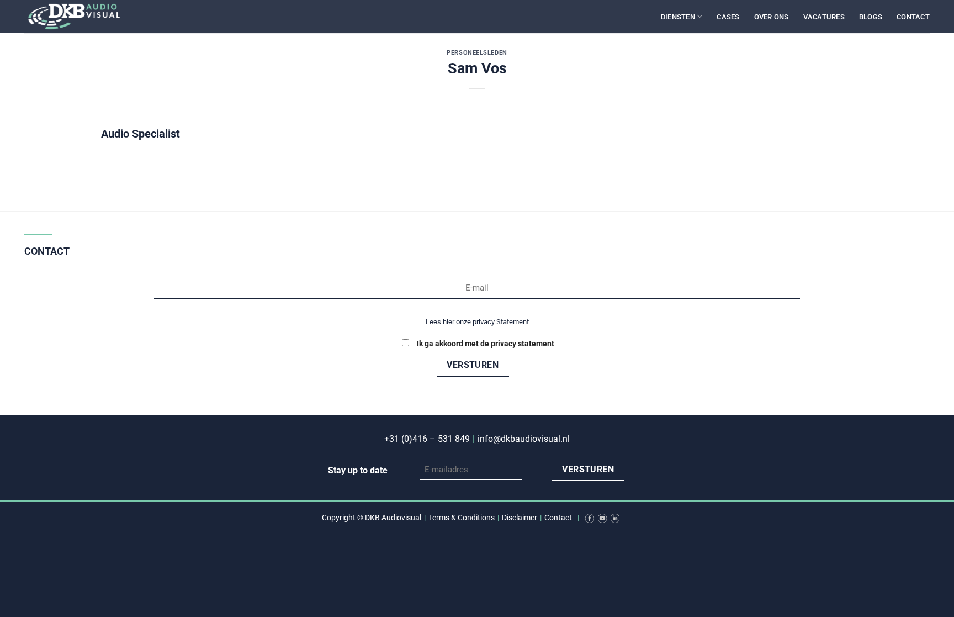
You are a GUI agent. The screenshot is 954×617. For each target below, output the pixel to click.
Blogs (870, 17)
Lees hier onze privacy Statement (477, 322)
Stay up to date (358, 470)
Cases (728, 17)
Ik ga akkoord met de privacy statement (485, 344)
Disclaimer (519, 518)
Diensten (678, 17)
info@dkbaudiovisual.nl (524, 439)
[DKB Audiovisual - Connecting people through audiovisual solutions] (79, 16)
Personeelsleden (477, 52)
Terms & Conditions (461, 518)
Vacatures (824, 17)
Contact (913, 17)
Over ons (771, 17)
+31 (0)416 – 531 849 (427, 439)
